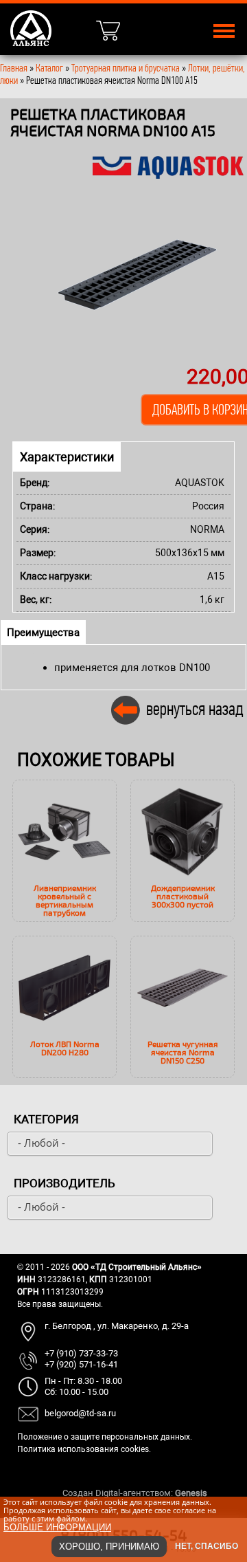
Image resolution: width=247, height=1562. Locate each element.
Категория (46, 1119)
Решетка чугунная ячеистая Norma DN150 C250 (183, 1052)
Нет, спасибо (206, 1546)
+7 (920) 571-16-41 (81, 1364)
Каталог (50, 67)
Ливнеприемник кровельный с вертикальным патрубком (65, 900)
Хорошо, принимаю (109, 1546)
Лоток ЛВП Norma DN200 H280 (64, 1048)
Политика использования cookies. (84, 1449)
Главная (13, 67)
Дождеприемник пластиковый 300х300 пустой (183, 896)
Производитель (64, 1183)
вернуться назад (195, 708)
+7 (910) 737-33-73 (81, 1353)
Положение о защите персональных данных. (104, 1437)
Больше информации (57, 1527)
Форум (223, 1493)
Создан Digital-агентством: (134, 1493)
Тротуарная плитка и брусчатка (125, 67)
